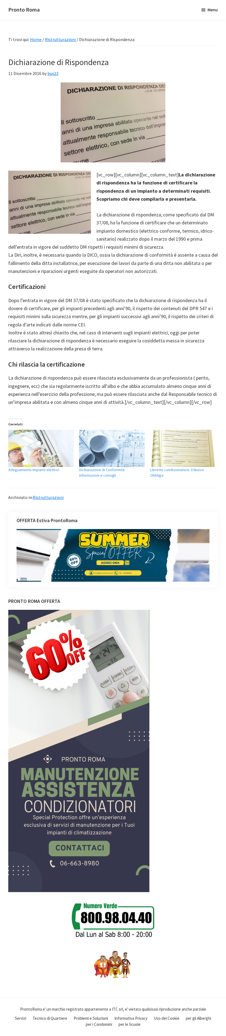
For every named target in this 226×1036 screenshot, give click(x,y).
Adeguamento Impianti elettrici (33, 469)
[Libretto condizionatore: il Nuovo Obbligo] (183, 448)
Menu (213, 9)
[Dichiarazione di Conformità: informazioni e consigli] (111, 448)
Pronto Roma (24, 9)
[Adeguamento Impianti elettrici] (41, 448)
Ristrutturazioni (48, 497)
